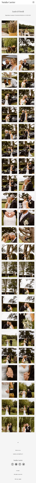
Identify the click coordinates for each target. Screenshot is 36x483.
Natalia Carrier (8, 2)
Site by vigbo (18, 479)
